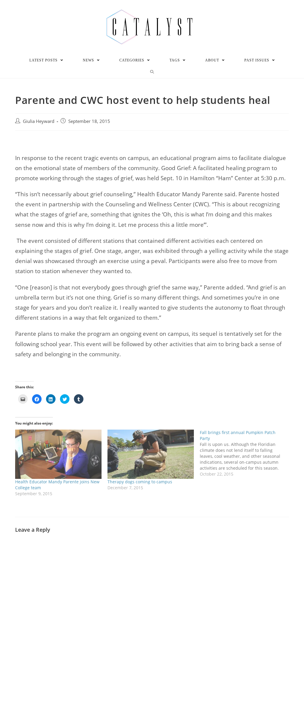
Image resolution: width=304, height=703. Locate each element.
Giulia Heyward (38, 121)
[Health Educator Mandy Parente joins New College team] (58, 454)
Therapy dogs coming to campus (139, 481)
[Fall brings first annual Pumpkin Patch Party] (246, 453)
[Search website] (152, 72)
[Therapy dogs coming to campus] (150, 454)
